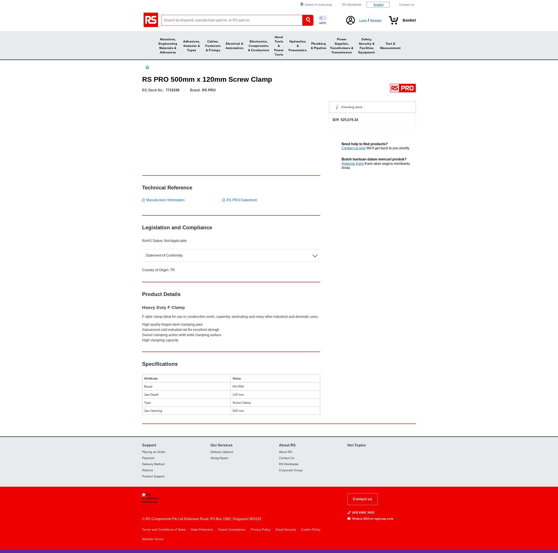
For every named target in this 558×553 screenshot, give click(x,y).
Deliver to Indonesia (318, 4)
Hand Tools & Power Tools (279, 45)
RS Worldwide (351, 4)
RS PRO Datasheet (241, 200)
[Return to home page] (151, 20)
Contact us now (354, 148)
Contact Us (286, 458)
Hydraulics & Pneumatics (298, 46)
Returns (147, 470)
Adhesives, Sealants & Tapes (191, 46)
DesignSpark (219, 458)
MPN (322, 23)
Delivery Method (153, 464)
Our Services (222, 445)
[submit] (308, 20)
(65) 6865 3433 (363, 512)
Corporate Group (291, 470)
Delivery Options (222, 452)
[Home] (149, 67)
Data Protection (202, 529)
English (379, 4)
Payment (148, 458)
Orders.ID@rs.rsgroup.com (372, 518)
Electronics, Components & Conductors (258, 46)
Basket (409, 20)
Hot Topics (356, 445)
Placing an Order (153, 452)
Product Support (153, 476)
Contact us (406, 4)
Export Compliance (231, 529)
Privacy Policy (260, 529)
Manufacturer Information (165, 200)
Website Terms (152, 539)
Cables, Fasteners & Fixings (213, 46)
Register (376, 20)
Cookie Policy (310, 529)
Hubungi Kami (353, 163)
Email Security (286, 529)
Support (149, 445)
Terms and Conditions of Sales (164, 529)
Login (363, 20)
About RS (287, 445)
